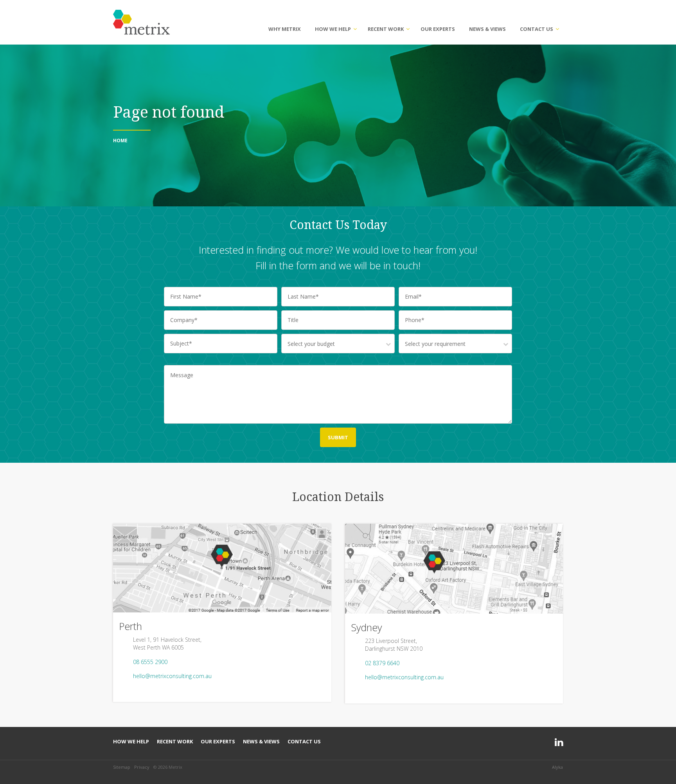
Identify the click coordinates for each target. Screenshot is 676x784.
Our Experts (438, 28)
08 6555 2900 (150, 662)
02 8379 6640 (382, 663)
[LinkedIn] (559, 742)
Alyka (557, 767)
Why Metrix (284, 28)
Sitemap (121, 767)
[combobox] (338, 343)
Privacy (141, 767)
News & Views (487, 28)
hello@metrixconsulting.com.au (172, 676)
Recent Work (386, 28)
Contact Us (536, 28)
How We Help (333, 28)
